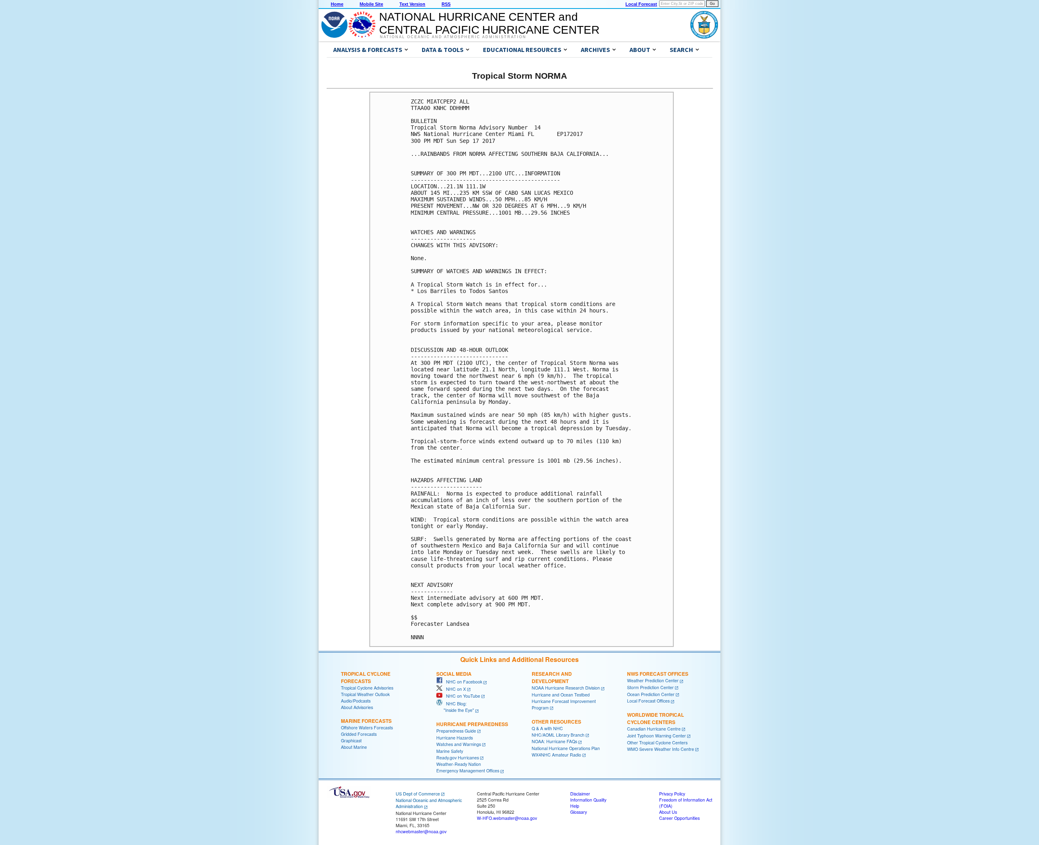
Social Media (454, 673)
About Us (668, 812)
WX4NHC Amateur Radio (556, 755)
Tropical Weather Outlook (365, 694)
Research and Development (552, 677)
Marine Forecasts (366, 720)
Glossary (578, 812)
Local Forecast (641, 4)
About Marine (354, 747)
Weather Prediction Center (653, 680)
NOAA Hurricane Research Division (566, 688)
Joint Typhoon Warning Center (656, 736)
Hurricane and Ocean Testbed (561, 695)
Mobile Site (371, 4)
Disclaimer (580, 794)
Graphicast (351, 740)
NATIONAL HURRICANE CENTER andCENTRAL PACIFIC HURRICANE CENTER (489, 23)
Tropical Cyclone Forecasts (365, 677)
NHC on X (454, 689)
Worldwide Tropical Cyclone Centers (655, 718)
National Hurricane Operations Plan (566, 748)
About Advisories (357, 707)
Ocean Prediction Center (651, 694)
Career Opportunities (679, 818)
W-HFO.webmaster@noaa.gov (507, 818)
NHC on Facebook (462, 682)
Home (337, 4)
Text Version (412, 4)
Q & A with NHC (547, 728)
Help (574, 806)
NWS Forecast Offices (657, 673)
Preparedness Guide (456, 731)
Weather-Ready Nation (458, 764)
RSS (446, 4)
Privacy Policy (672, 794)
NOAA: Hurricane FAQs (554, 741)
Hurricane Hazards (454, 738)
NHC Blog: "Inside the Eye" (455, 707)
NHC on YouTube (461, 696)
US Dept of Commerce (418, 794)
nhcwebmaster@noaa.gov (421, 831)
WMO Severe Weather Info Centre (660, 749)
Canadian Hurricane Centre (654, 729)
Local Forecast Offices (648, 701)
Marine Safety (449, 751)
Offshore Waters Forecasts (367, 727)
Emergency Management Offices (467, 770)
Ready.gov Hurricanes (457, 757)
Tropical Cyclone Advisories (367, 688)
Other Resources (556, 721)
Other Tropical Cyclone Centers (657, 742)
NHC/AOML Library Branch (558, 735)
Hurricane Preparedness (472, 724)
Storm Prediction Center (650, 687)
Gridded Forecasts (359, 734)
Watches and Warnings (458, 744)
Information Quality (588, 800)
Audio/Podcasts (356, 701)
